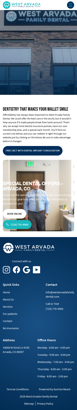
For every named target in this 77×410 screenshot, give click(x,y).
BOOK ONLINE (14, 213)
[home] (28, 5)
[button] (70, 5)
